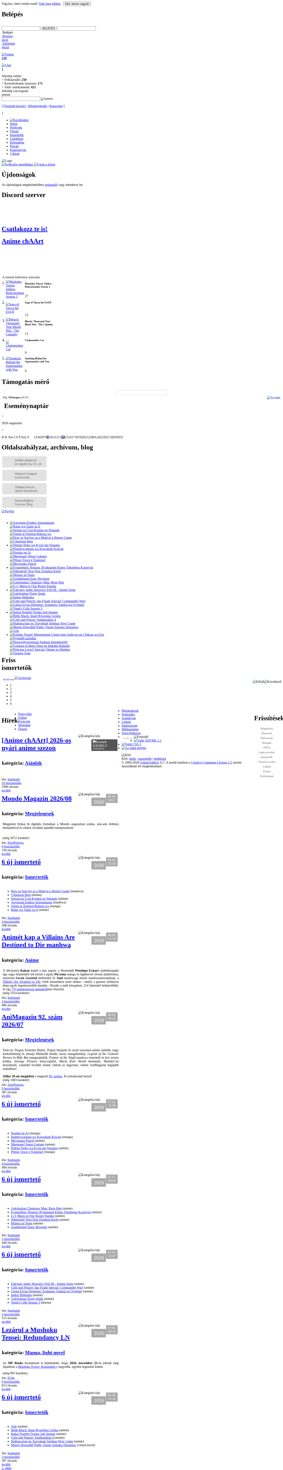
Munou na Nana (21, 1223)
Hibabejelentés (37, 106)
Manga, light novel (45, 1352)
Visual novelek (266, 761)
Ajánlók (33, 763)
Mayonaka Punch (22, 1140)
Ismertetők (267, 757)
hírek (132, 758)
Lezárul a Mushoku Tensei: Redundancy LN (36, 1333)
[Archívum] (23, 678)
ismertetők (145, 758)
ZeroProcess (15, 842)
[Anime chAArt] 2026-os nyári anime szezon (36, 744)
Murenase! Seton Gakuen (27, 1144)
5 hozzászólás (11, 1314)
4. (3, 340)
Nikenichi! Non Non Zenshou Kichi (34, 1219)
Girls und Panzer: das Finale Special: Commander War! (47, 1287)
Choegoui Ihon (21, 895)
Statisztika (128, 714)
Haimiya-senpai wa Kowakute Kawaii (36, 1137)
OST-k (266, 747)
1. (3, 283)
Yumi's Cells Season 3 (25, 1302)
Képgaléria (267, 728)
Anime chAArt (23, 241)
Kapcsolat (56, 106)
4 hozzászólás (11, 921)
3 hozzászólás (11, 1239)
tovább (6, 790)
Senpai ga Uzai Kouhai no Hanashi (34, 898)
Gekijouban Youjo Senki (27, 1298)
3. (3, 320)
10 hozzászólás (11, 783)
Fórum (266, 771)
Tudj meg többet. (50, 3)
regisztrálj (51, 184)
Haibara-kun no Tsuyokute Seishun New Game (42, 1441)
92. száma (55, 1076)
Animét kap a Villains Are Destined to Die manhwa (38, 940)
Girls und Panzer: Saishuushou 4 (32, 1437)
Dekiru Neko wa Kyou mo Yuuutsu (34, 1148)
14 (63, 437)
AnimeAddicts (149, 762)
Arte (14, 1426)
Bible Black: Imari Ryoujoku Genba (34, 1430)
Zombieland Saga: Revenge (29, 1227)
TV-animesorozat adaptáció (30, 989)
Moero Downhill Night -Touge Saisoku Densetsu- (43, 1445)
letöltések (160, 758)
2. (3, 302)
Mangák (266, 742)
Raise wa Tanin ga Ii (24, 910)
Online (22, 717)
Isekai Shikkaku (21, 1295)
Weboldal (24, 725)
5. (3, 358)
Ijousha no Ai (20, 1133)
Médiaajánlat (130, 729)
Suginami (13, 779)
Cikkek (267, 766)
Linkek (126, 722)
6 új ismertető (21, 862)
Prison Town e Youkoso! (27, 1152)
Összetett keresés (15, 106)
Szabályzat (129, 718)
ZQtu (11, 1378)
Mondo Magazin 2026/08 (37, 798)
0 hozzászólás (11, 846)
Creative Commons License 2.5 (211, 762)
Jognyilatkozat (131, 733)
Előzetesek (267, 738)
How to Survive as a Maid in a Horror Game (40, 891)
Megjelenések (39, 813)
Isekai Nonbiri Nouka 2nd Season (33, 1434)
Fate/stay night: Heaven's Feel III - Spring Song (42, 1284)
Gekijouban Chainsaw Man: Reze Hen (36, 1208)
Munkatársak (130, 710)
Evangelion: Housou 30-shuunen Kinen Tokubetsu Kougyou (51, 1212)
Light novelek (267, 752)
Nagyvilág (25, 714)
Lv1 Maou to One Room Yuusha (32, 1216)
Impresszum (129, 725)
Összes (22, 729)
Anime (32, 960)
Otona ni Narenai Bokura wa (30, 906)
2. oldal (6, 1468)
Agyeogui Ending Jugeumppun (31, 902)
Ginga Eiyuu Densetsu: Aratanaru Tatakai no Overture (46, 1291)
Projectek (266, 733)
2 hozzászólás (11, 1001)
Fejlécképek (267, 776)
